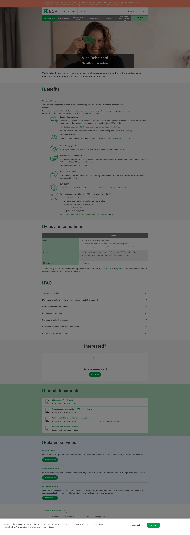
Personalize (137, 525)
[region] (95, 527)
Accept (153, 525)
